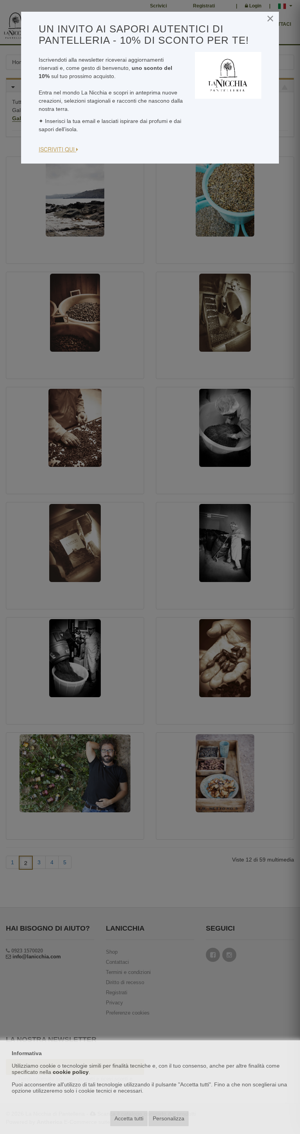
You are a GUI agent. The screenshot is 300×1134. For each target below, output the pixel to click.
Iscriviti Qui (57, 149)
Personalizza (168, 1118)
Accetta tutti (128, 1118)
